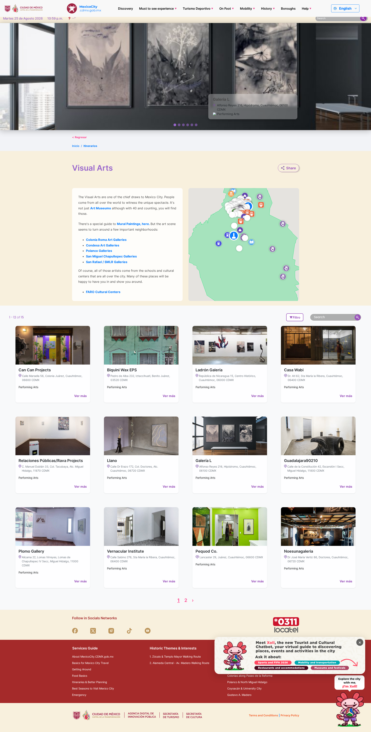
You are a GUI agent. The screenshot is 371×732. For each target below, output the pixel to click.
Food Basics (79, 675)
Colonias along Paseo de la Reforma (249, 675)
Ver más (80, 396)
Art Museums (100, 208)
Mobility (246, 8)
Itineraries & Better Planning (89, 682)
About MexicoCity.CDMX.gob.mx (93, 656)
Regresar (79, 137)
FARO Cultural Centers (103, 292)
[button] (234, 235)
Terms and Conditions (263, 715)
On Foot (225, 8)
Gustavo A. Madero (239, 694)
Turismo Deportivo (196, 8)
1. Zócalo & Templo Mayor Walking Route (175, 656)
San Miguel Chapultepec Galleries (111, 256)
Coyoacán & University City (244, 688)
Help (305, 8)
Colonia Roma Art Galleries (106, 240)
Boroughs (288, 8)
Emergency (79, 694)
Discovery (125, 8)
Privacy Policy (290, 715)
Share (291, 168)
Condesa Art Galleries (102, 245)
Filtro (294, 317)
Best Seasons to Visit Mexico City (93, 688)
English (345, 8)
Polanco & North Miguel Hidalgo (247, 682)
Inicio (75, 145)
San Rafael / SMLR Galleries (106, 262)
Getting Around (81, 669)
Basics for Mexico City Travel (90, 663)
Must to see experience (156, 8)
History (266, 8)
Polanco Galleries (99, 251)
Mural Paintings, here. (133, 224)
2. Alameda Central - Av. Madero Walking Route (179, 663)
